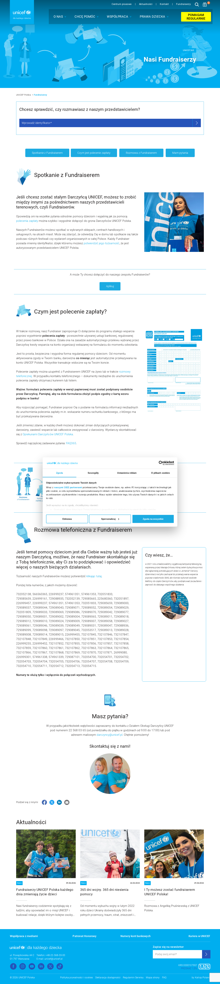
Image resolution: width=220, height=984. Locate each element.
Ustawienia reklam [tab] (127, 473)
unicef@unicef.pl (53, 958)
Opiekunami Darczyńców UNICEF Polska (48, 434)
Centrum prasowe (122, 4)
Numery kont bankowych (135, 936)
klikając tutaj (94, 576)
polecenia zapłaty (27, 221)
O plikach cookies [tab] (160, 473)
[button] (59, 16)
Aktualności (146, 4)
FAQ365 (71, 443)
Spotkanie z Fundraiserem (47, 152)
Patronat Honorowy (84, 936)
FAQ (164, 977)
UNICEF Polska (23, 95)
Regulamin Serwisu (133, 977)
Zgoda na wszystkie (153, 519)
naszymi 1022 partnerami (68, 487)
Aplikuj (110, 286)
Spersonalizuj (108, 519)
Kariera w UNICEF (199, 936)
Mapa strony (153, 977)
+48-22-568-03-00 (55, 955)
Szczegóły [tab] (93, 473)
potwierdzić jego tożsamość (101, 243)
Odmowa (67, 519)
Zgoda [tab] (59, 473)
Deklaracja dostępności (107, 977)
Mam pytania (180, 152)
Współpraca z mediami (24, 936)
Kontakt (164, 4)
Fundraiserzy (183, 4)
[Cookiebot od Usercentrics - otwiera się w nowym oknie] (161, 463)
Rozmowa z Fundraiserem (141, 152)
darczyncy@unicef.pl (109, 734)
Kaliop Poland (202, 977)
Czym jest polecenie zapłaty (93, 152)
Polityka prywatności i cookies (76, 977)
